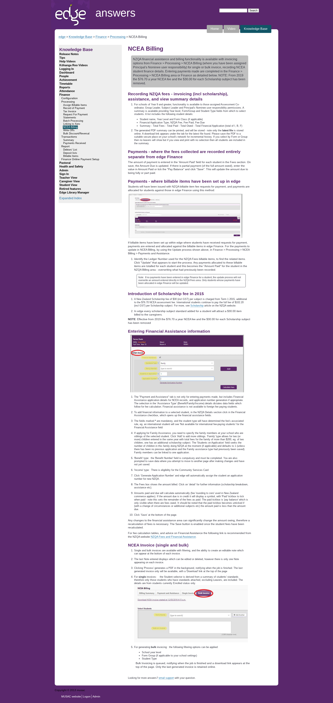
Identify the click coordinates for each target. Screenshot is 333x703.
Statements (69, 117)
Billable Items (70, 156)
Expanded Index (70, 198)
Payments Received (74, 143)
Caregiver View (69, 181)
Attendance (67, 91)
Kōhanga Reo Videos (73, 65)
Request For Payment (75, 114)
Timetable (65, 83)
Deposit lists (70, 153)
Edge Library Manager (74, 192)
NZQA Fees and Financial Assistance (173, 536)
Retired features (70, 188)
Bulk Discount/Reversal (76, 133)
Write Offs (69, 130)
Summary (68, 140)
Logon (87, 696)
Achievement (68, 79)
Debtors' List (70, 149)
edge (62, 36)
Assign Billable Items (75, 105)
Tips (62, 57)
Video (231, 28)
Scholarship (197, 305)
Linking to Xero (71, 124)
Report (65, 146)
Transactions (69, 136)
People (64, 76)
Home (55, 2)
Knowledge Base (255, 28)
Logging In (66, 68)
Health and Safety (71, 166)
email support (166, 677)
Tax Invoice (69, 111)
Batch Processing (73, 121)
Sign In (64, 174)
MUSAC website (71, 696)
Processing (117, 36)
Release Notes (69, 54)
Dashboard (66, 72)
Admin (63, 170)
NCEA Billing (70, 127)
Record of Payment (74, 108)
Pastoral (65, 162)
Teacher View (68, 177)
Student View (68, 185)
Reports (64, 87)
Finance (101, 36)
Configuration (69, 98)
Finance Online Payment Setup (80, 159)
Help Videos (67, 61)
